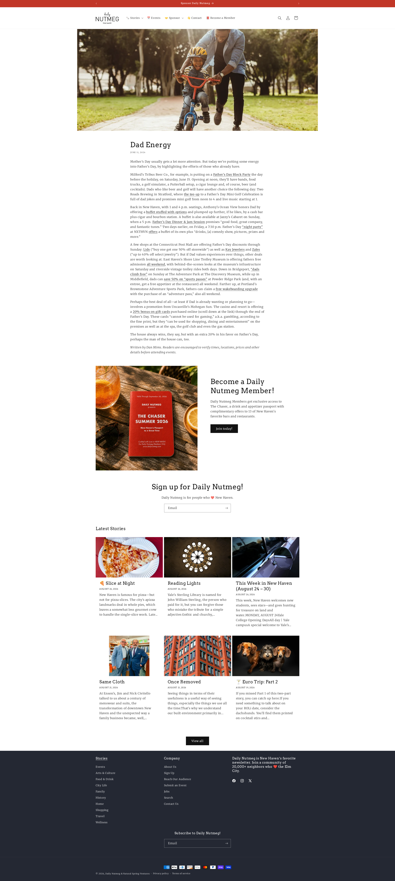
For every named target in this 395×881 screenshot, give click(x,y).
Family (100, 791)
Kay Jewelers (235, 249)
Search (168, 797)
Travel (100, 816)
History (101, 797)
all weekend (156, 264)
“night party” (252, 227)
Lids (146, 249)
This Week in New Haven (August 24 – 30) (264, 586)
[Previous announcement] (96, 3)
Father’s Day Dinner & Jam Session (178, 222)
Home (100, 804)
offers (153, 232)
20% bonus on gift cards (151, 312)
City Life (101, 785)
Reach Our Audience (177, 779)
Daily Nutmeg (112, 873)
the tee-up (192, 194)
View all (197, 741)
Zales (256, 249)
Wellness (102, 822)
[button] (134, 18)
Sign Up (169, 773)
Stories (102, 758)
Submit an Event (175, 785)
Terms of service (181, 873)
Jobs (167, 791)
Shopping (102, 810)
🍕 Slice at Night (117, 583)
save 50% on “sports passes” (185, 279)
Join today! (224, 428)
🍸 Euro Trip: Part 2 (257, 681)
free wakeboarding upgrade (237, 289)
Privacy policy (161, 873)
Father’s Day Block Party (232, 174)
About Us (170, 767)
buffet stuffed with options (166, 212)
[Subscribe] (226, 508)
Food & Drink (105, 779)
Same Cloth (112, 681)
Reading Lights (184, 583)
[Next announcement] (298, 3)
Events (100, 767)
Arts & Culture (105, 773)
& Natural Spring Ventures (135, 873)
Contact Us (171, 804)
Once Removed (184, 681)
